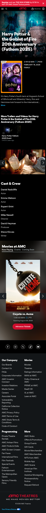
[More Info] (36, 61)
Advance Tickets (23, 326)
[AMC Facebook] (8, 347)
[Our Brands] (23, 497)
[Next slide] (43, 296)
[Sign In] (44, 8)
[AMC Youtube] (38, 347)
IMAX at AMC (30, 375)
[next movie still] (43, 162)
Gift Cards (28, 447)
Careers (5, 392)
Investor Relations (10, 385)
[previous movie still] (2, 162)
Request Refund (31, 485)
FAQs (4, 372)
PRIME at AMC (31, 385)
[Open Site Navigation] (2, 8)
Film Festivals (8, 460)
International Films (10, 457)
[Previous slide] (3, 296)
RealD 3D (28, 389)
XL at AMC (29, 392)
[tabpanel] (23, 296)
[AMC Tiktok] (30, 347)
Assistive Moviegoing (33, 475)
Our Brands (7, 364)
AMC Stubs (29, 436)
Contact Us (7, 368)
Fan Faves (6, 453)
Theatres (28, 368)
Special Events (8, 464)
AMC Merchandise (32, 454)
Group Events (30, 443)
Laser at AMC (30, 396)
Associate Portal (9, 396)
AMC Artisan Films (10, 442)
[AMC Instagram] (15, 347)
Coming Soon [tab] (28, 249)
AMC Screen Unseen (11, 449)
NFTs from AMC (31, 458)
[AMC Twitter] (23, 347)
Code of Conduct (9, 426)
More (3, 105)
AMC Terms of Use (10, 416)
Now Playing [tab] (7, 249)
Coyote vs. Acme (23, 314)
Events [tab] (17, 249)
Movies (27, 364)
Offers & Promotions (33, 440)
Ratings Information (33, 372)
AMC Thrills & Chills (10, 446)
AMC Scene (29, 465)
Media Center (8, 389)
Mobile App (29, 461)
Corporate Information (12, 375)
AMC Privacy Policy (10, 412)
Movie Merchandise (33, 450)
